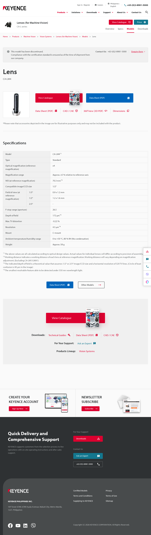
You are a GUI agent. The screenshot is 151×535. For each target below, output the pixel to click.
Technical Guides (57, 335)
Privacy (109, 490)
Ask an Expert (84, 343)
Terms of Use (111, 495)
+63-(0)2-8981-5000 (137, 5)
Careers (100, 5)
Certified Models (80, 490)
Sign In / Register (83, 5)
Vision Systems (87, 351)
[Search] (146, 12)
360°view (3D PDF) (93, 110)
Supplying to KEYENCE (83, 501)
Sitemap (109, 501)
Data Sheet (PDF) (44, 110)
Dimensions (119, 110)
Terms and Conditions (82, 495)
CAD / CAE (68, 110)
